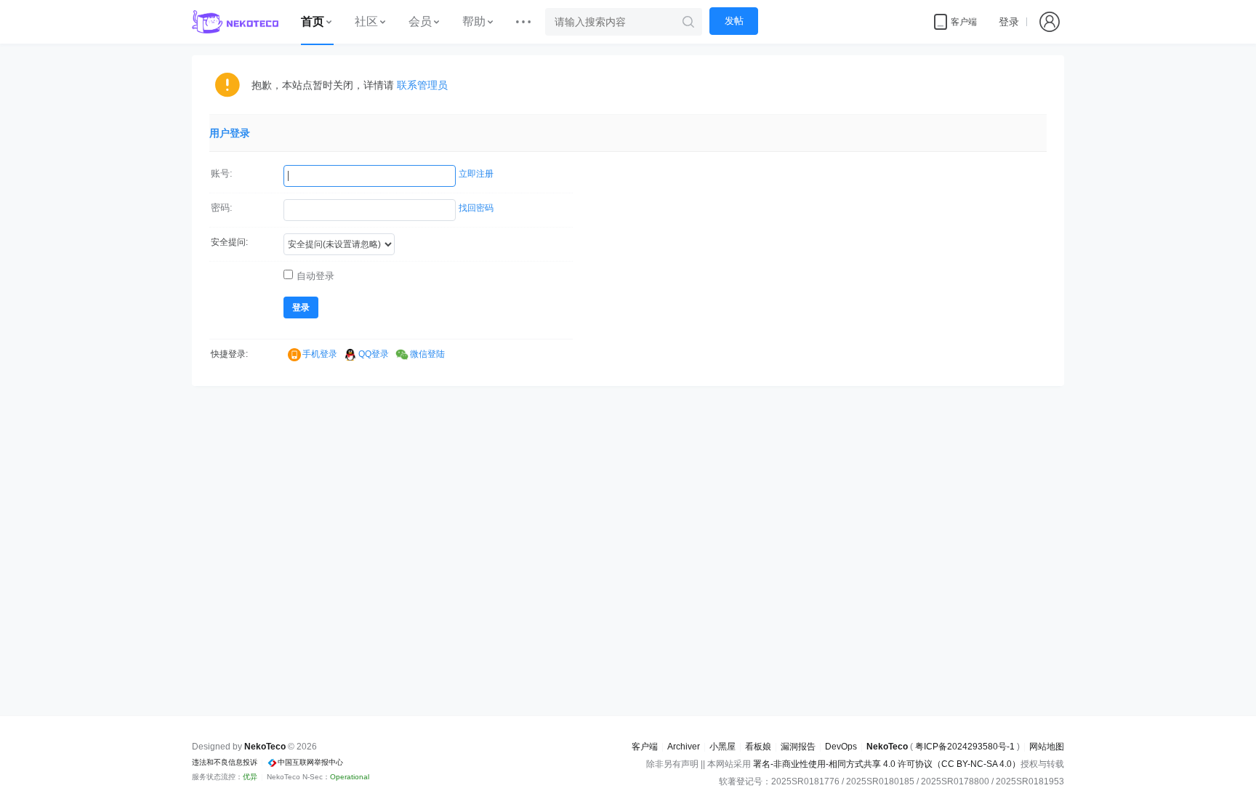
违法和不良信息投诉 (224, 762)
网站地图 (1046, 746)
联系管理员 (422, 85)
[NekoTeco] (235, 21)
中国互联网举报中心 (310, 762)
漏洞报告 (798, 746)
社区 (366, 21)
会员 (420, 21)
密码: (222, 207)
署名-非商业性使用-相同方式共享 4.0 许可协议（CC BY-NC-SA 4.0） (886, 764)
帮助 (474, 21)
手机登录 (319, 354)
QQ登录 (373, 354)
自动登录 (315, 275)
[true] (688, 22)
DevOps (841, 746)
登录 (1009, 22)
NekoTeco (887, 746)
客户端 (645, 746)
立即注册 (476, 174)
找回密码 (476, 208)
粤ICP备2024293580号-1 (965, 746)
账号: (222, 173)
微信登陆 (427, 354)
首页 (312, 21)
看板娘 (758, 746)
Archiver (683, 746)
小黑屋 (722, 746)
